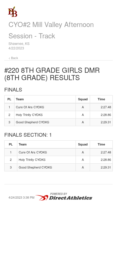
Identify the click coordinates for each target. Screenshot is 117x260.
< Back (13, 57)
